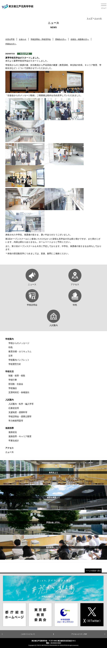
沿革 (10, 356)
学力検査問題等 (15, 421)
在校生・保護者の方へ (80, 39)
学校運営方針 (14, 364)
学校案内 (9, 339)
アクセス (9, 448)
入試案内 (9, 400)
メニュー (103, 8)
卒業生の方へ (10, 44)
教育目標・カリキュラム (19, 351)
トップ (89, 18)
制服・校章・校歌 (16, 375)
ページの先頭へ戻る (93, 571)
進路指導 (9, 428)
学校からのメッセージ (18, 343)
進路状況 (12, 432)
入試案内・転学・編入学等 (21, 404)
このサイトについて (28, 634)
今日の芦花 (9, 39)
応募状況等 (13, 408)
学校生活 (9, 371)
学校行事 (12, 380)
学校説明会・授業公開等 (19, 416)
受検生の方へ (60, 39)
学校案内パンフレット (18, 360)
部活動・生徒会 (15, 384)
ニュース (98, 18)
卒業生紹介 (13, 440)
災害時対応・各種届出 (18, 392)
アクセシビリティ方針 (79, 634)
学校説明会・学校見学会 (41, 39)
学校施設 (12, 388)
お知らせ (22, 39)
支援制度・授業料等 (17, 412)
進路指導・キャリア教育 (19, 436)
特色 (10, 347)
